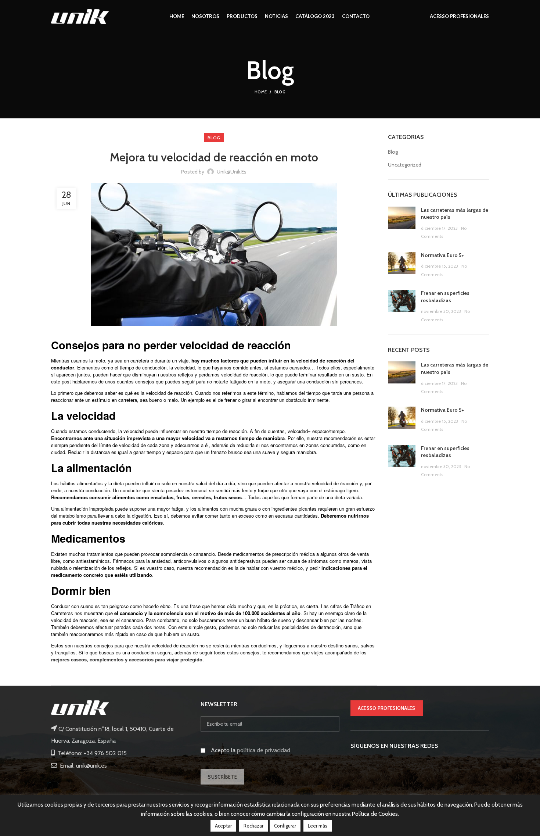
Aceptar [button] (223, 826)
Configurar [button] (285, 826)
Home (261, 91)
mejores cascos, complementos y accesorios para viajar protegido (126, 659)
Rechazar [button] (253, 826)
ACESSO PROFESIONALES (386, 708)
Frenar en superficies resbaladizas (445, 297)
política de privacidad (263, 750)
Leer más (317, 826)
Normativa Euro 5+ (442, 255)
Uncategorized (404, 164)
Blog (279, 91)
